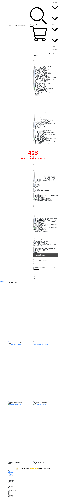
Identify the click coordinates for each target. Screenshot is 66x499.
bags (52, 270)
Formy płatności (10, 481)
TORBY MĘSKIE (54, 13)
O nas (9, 471)
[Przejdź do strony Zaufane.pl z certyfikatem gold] (17, 468)
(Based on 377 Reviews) (42, 468)
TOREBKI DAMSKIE (54, 2)
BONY (53, 35)
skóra (44, 271)
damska (55, 270)
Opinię (35, 278)
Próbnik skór (10, 488)
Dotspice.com (22, 496)
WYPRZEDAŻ (53, 46)
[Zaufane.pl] (48, 468)
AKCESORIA (53, 24)
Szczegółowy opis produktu (38, 274)
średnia (46, 271)
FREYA (41, 270)
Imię (9, 491)
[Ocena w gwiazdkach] (34, 468)
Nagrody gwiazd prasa (11, 472)
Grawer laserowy (10, 486)
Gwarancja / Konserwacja (12, 482)
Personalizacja (10, 485)
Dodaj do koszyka (36, 269)
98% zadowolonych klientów (24, 468)
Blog (9, 473)
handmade (41, 271)
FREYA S (44, 270)
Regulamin (9, 476)
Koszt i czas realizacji (11, 480)
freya (36, 271)
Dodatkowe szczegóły (37, 276)
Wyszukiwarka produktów (34, 24)
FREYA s (39, 271)
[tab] (46, 272)
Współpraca (10, 474)
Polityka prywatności (11, 477)
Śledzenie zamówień (55, 49)
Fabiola (34, 271)
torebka (49, 271)
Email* (9, 493)
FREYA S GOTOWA (47, 270)
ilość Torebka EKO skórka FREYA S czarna (39, 267)
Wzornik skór (54, 47)
